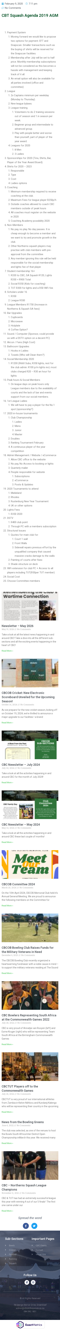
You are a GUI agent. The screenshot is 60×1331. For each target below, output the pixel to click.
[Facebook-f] (26, 1282)
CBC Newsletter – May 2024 (21, 824)
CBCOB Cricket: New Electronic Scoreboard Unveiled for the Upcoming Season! (28, 697)
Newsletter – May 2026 (17, 626)
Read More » (7, 651)
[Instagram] (33, 1282)
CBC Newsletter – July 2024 (21, 764)
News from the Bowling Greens (23, 1122)
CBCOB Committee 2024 (18, 884)
